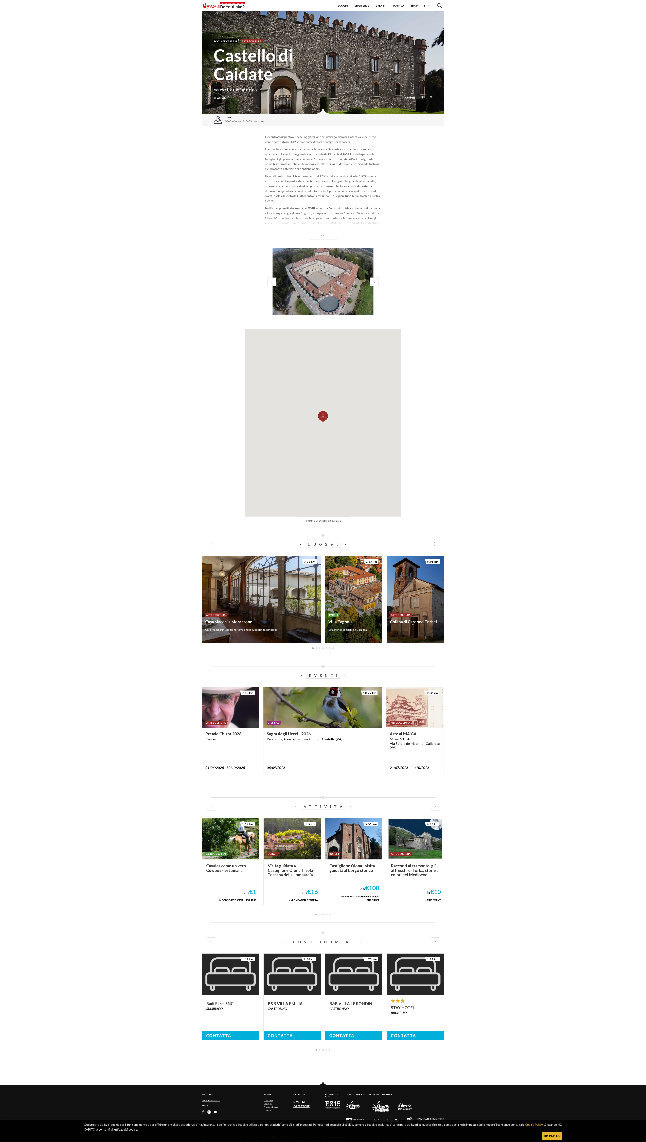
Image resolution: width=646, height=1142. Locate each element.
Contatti (267, 1110)
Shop (414, 5)
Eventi (380, 5)
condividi (410, 97)
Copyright (268, 1103)
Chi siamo (268, 1100)
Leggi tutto (323, 235)
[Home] (225, 5)
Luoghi (343, 5)
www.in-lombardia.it (211, 1100)
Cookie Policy (534, 1124)
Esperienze (361, 5)
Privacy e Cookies (271, 1107)
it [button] (425, 5)
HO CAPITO (552, 1136)
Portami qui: (323, 521)
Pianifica (398, 5)
